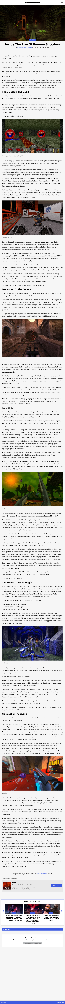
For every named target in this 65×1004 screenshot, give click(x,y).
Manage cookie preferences (32, 943)
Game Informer (41, 874)
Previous (3, 911)
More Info (56, 885)
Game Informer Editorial (24, 47)
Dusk (14, 882)
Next (62, 911)
